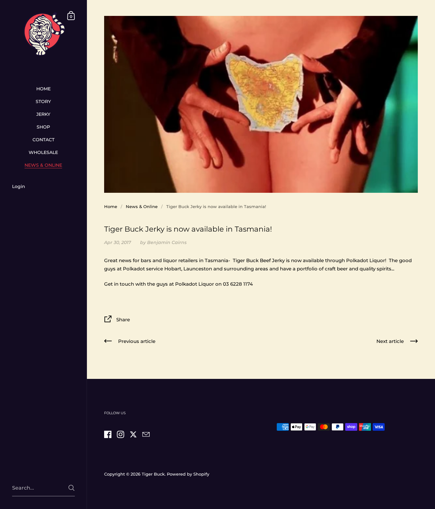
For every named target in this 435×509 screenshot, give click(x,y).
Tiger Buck (153, 474)
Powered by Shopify (188, 474)
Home (110, 206)
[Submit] (71, 488)
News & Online (142, 206)
